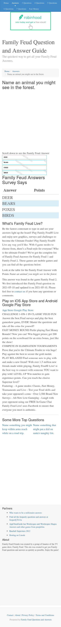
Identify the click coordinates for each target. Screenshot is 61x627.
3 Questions (27, 2)
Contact (10, 615)
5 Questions (52, 2)
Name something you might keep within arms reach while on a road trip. (17, 429)
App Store (7, 310)
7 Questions (21, 8)
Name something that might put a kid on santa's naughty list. (44, 429)
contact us (20, 291)
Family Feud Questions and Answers (36, 619)
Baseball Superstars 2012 (19, 531)
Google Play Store (23, 310)
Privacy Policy (28, 615)
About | (18, 615)
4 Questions (39, 2)
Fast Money (34, 8)
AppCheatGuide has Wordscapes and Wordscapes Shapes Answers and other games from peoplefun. (33, 525)
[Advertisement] (30, 120)
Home (6, 2)
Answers (15, 2)
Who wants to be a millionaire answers (25, 512)
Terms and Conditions (45, 615)
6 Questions (8, 8)
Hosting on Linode (17, 535)
